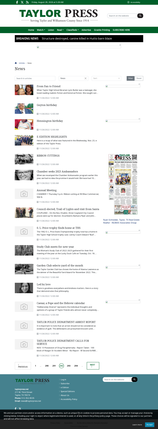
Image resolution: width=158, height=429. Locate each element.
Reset (139, 78)
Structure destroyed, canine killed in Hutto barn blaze (77, 38)
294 (76, 366)
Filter (130, 78)
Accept (150, 425)
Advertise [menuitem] (86, 30)
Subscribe (65, 383)
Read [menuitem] (59, 30)
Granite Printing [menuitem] (102, 30)
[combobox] (106, 78)
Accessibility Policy (69, 399)
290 (47, 366)
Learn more (137, 425)
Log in (63, 380)
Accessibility (135, 2)
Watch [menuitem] (40, 30)
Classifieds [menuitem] (72, 30)
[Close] (85, 78)
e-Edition (65, 387)
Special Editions (68, 391)
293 (68, 366)
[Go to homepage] (59, 16)
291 (54, 366)
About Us (65, 395)
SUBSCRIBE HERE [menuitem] (121, 30)
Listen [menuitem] (51, 30)
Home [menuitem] (31, 30)
